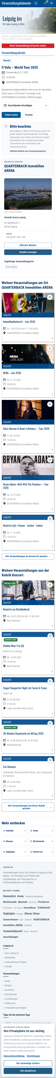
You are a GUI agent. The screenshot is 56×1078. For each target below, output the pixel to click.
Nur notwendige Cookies (28, 1063)
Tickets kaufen (11, 114)
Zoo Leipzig (18, 908)
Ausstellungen (10, 936)
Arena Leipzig (11, 267)
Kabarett (28, 925)
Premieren (43, 901)
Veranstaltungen (16, 36)
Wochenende (10, 901)
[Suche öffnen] (36, 3)
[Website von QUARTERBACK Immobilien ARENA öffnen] (28, 194)
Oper (21, 920)
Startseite (5, 36)
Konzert (32, 36)
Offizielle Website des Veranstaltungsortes (28, 151)
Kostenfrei (9, 990)
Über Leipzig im (12, 953)
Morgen (20, 913)
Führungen (7, 907)
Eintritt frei (33, 902)
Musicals (22, 901)
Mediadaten (10, 957)
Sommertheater (10, 919)
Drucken (29, 114)
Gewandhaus (29, 907)
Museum (34, 931)
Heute (26, 931)
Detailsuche (10, 1003)
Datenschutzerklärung (14, 1056)
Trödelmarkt (43, 907)
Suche (25, 36)
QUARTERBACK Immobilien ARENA (22, 82)
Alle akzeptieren (28, 1070)
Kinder (20, 896)
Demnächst (9, 896)
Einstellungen (33, 1056)
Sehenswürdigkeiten (34, 896)
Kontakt (8, 966)
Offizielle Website (28, 245)
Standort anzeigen (28, 252)
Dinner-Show (32, 913)
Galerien (28, 919)
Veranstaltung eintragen (15, 962)
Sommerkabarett (12, 931)
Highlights (9, 913)
